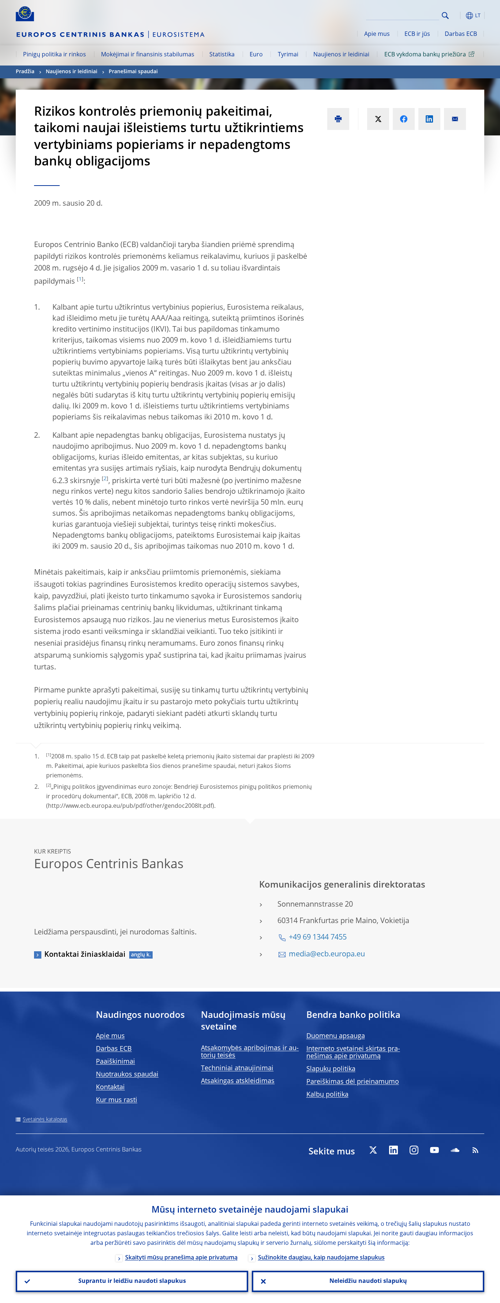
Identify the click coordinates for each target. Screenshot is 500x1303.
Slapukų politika (330, 1069)
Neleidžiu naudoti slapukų (368, 1281)
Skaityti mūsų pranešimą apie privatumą (181, 1258)
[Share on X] (378, 119)
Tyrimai (288, 55)
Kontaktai (110, 1087)
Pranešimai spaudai (133, 71)
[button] (458, 16)
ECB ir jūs (417, 34)
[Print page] (338, 119)
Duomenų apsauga (335, 1036)
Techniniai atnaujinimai (237, 1068)
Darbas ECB (461, 34)
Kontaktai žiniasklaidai (85, 955)
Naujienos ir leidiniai (341, 55)
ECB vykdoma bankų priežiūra (425, 55)
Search (445, 15)
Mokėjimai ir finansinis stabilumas (147, 55)
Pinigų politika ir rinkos (54, 55)
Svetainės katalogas (45, 1119)
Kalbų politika (327, 1094)
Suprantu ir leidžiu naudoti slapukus (132, 1281)
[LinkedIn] (393, 1150)
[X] (373, 1150)
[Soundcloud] (455, 1150)
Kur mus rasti (116, 1100)
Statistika (222, 55)
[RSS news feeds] (475, 1150)
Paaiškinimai (115, 1062)
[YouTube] (434, 1150)
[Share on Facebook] (404, 119)
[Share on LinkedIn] (429, 119)
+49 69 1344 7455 (318, 937)
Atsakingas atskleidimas (238, 1081)
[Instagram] (414, 1150)
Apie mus (377, 34)
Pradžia (25, 71)
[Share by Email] (455, 119)
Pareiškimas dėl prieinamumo (352, 1082)
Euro (256, 55)
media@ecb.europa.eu (327, 954)
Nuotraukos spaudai (127, 1074)
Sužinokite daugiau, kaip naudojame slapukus (321, 1258)
